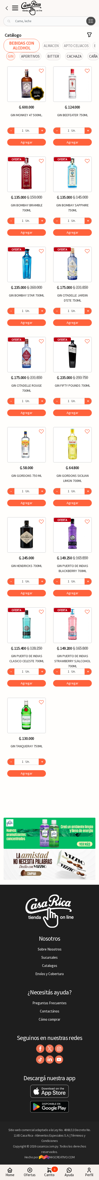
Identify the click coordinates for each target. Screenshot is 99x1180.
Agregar (26, 142)
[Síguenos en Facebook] (40, 1049)
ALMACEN (51, 45)
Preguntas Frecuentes (49, 1003)
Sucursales (49, 957)
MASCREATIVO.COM (62, 1157)
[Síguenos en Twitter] (49, 1049)
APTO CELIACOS (76, 45)
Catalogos (49, 965)
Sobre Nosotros (50, 949)
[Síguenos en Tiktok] (40, 1059)
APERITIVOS (30, 56)
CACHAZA (74, 56)
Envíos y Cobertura (49, 973)
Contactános (49, 1011)
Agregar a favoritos (26, 65)
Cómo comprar (49, 1019)
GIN (10, 56)
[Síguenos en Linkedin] (49, 1059)
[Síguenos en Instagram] (59, 1049)
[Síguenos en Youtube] (59, 1059)
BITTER (53, 56)
